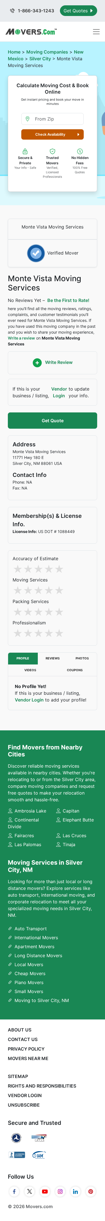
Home (14, 52)
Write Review (58, 362)
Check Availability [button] (50, 134)
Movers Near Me (28, 1058)
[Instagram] (60, 1192)
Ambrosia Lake (30, 811)
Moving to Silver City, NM (42, 1000)
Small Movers (29, 991)
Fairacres (24, 835)
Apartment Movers (34, 946)
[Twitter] (29, 1192)
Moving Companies (47, 52)
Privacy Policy (26, 1049)
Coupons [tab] (75, 670)
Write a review (21, 338)
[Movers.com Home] (31, 31)
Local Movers (29, 964)
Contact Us (23, 1039)
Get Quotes (76, 10)
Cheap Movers (30, 973)
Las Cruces (74, 835)
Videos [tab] (30, 670)
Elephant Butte (78, 820)
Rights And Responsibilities (42, 1086)
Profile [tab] (23, 658)
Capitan (71, 811)
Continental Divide (23, 823)
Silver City (40, 58)
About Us (19, 1030)
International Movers (36, 937)
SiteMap (18, 1076)
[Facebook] (14, 1192)
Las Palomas (28, 844)
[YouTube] (45, 1192)
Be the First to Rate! (68, 300)
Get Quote (53, 420)
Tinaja (69, 844)
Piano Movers (29, 982)
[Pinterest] (90, 1192)
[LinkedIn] (75, 1192)
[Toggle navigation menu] (96, 31)
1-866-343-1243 (35, 10)
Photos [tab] (82, 658)
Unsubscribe (24, 1105)
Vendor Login (59, 392)
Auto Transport (31, 928)
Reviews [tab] (53, 658)
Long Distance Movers (38, 955)
